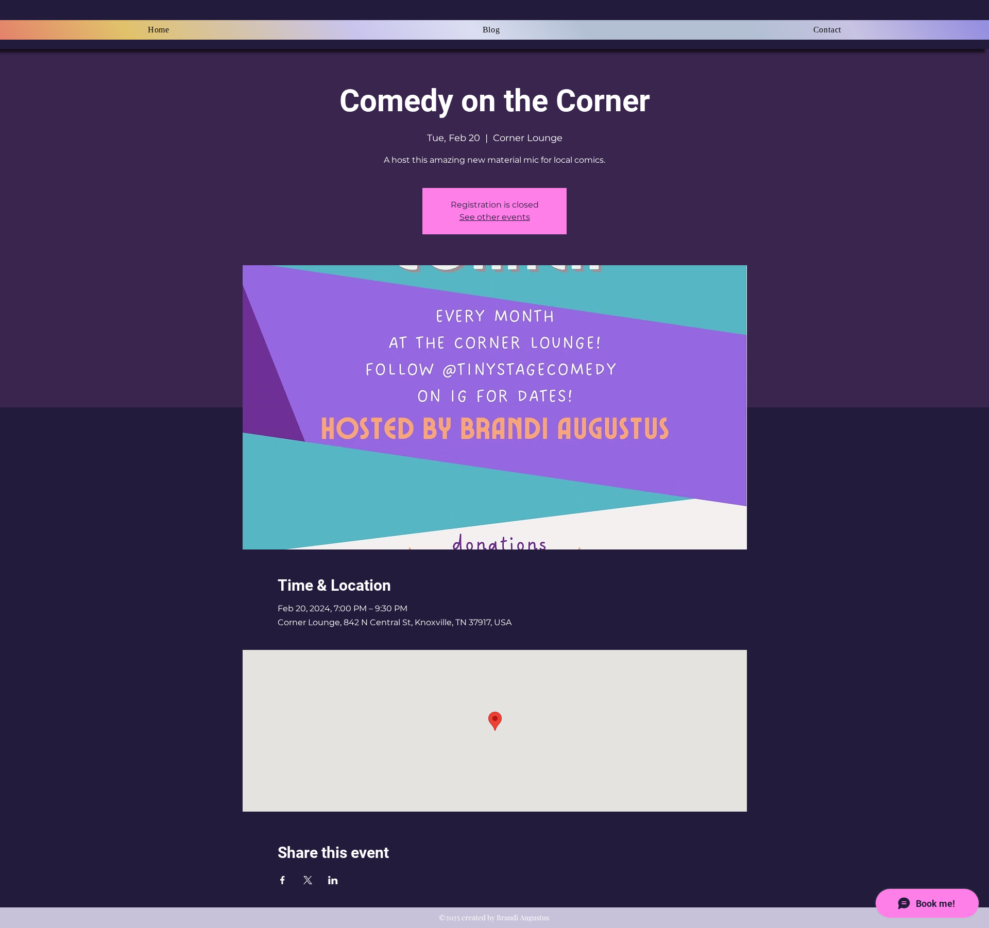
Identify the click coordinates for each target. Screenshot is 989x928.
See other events (494, 217)
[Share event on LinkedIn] (333, 880)
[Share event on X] (308, 880)
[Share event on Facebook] (282, 880)
